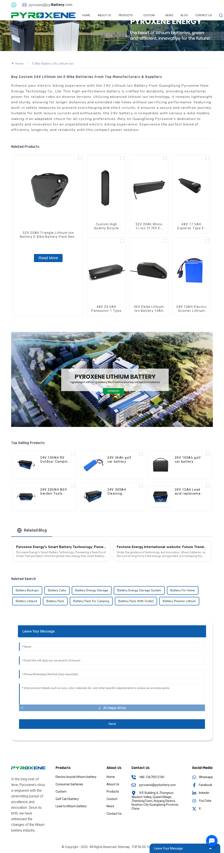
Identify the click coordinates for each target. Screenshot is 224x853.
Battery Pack (55, 601)
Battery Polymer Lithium (179, 601)
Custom (61, 791)
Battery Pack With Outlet (136, 601)
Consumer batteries (69, 784)
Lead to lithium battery (71, 806)
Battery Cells (57, 590)
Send (112, 724)
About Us (113, 784)
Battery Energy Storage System (139, 590)
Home (19, 63)
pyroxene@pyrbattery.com (157, 785)
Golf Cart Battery (67, 799)
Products (113, 791)
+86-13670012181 (152, 777)
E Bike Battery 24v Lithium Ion (53, 63)
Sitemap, (124, 847)
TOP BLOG (139, 847)
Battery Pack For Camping (91, 601)
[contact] (14, 4)
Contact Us (114, 813)
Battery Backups (27, 590)
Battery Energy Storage (91, 590)
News (110, 806)
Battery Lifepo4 (26, 601)
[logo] (43, 15)
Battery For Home (182, 590)
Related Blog (35, 530)
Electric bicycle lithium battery (76, 777)
